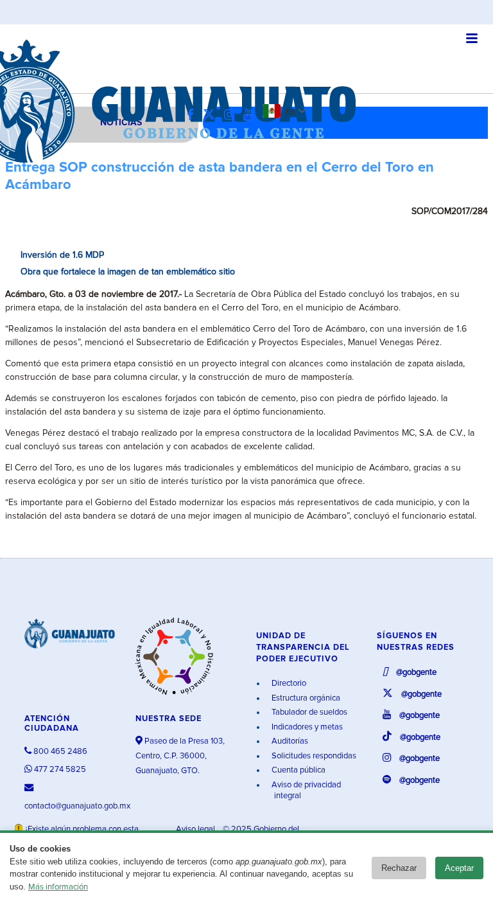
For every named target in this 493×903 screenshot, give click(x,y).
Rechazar (399, 868)
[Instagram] (232, 115)
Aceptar (459, 868)
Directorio (288, 683)
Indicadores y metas (306, 727)
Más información (58, 887)
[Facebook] (193, 115)
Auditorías (289, 741)
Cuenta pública (297, 770)
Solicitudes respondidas (313, 756)
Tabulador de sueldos (308, 712)
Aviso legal (196, 829)
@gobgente (415, 672)
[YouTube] (251, 115)
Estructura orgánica (305, 698)
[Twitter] (212, 115)
